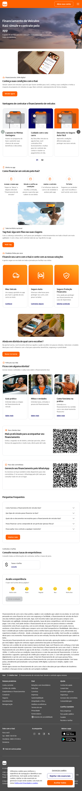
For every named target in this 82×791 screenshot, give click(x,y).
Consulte (14, 567)
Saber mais (9, 416)
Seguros (5, 698)
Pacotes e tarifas (66, 720)
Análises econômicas (38, 704)
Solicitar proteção (63, 304)
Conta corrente (7, 685)
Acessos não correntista (68, 698)
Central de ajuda (66, 685)
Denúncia (5, 742)
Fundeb (63, 717)
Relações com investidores (40, 685)
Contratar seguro (37, 304)
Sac (3, 736)
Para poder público (67, 714)
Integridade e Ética (38, 701)
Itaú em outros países (12, 749)
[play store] (69, 739)
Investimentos (7, 701)
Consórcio (6, 695)
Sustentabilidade (37, 698)
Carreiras (34, 691)
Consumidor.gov (66, 701)
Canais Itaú (64, 688)
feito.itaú (34, 688)
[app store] (69, 733)
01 (37, 160)
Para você (6, 732)
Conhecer (8, 304)
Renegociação (7, 704)
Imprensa (34, 695)
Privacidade (35, 710)
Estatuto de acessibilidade (43, 717)
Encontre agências (67, 691)
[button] (63, 4)
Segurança (64, 695)
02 (42, 160)
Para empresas (65, 711)
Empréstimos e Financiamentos (13, 691)
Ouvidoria (5, 739)
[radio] (13, 590)
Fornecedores (36, 714)
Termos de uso (36, 707)
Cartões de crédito (9, 688)
